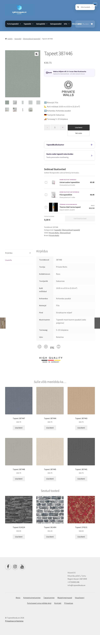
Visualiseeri (79, 597)
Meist (18, 597)
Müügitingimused (64, 597)
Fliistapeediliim (66, 195)
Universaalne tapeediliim (70, 182)
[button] (37, 54)
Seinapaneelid (55, 24)
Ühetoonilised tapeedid (31, 39)
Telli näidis (78, 133)
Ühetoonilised (65, 233)
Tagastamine (49, 597)
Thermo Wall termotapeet (70, 207)
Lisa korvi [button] (18, 428)
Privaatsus (68, 603)
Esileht (10, 39)
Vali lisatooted (80, 218)
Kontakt (57, 603)
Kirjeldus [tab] (8, 253)
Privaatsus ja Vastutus (14, 621)
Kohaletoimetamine (31, 597)
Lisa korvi (78, 127)
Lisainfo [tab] (8, 260)
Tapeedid (17, 39)
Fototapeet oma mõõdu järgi (39, 603)
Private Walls (54, 233)
